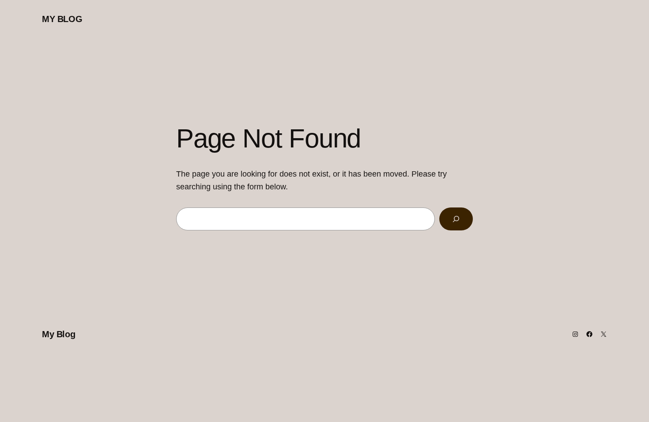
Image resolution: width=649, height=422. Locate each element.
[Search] (456, 218)
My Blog (62, 19)
